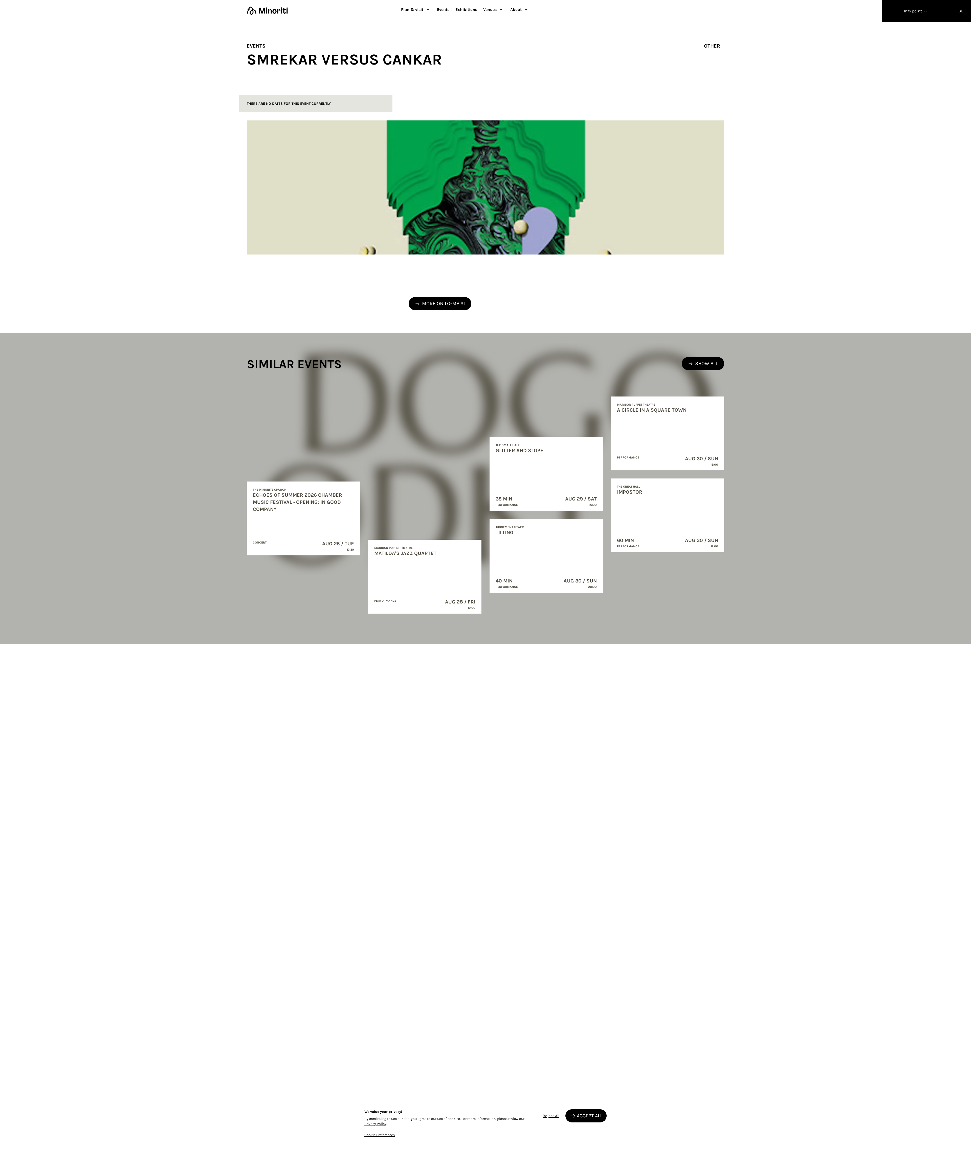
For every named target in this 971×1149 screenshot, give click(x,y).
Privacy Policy (375, 1124)
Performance (385, 600)
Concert (260, 542)
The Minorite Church (269, 489)
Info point (913, 11)
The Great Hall (628, 486)
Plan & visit (412, 9)
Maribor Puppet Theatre (393, 548)
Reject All (551, 1115)
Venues (490, 9)
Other (712, 46)
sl (961, 11)
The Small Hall (507, 445)
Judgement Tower (510, 527)
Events (443, 9)
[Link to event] (303, 518)
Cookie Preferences (379, 1135)
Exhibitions (466, 9)
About (516, 9)
